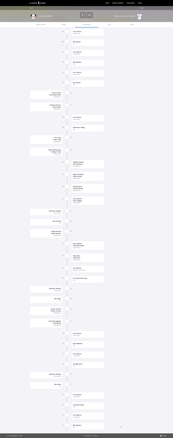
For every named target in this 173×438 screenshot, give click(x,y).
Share (142, 8)
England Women (125, 16)
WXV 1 (31, 8)
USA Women (44, 16)
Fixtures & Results (117, 3)
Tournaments (130, 3)
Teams (140, 3)
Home (107, 3)
